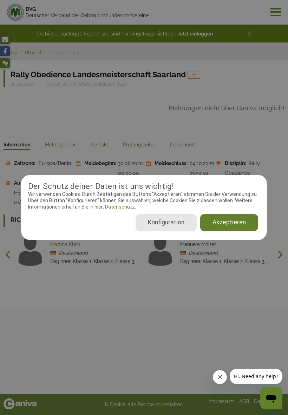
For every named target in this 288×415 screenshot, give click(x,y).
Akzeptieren (229, 222)
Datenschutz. (120, 207)
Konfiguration (166, 222)
